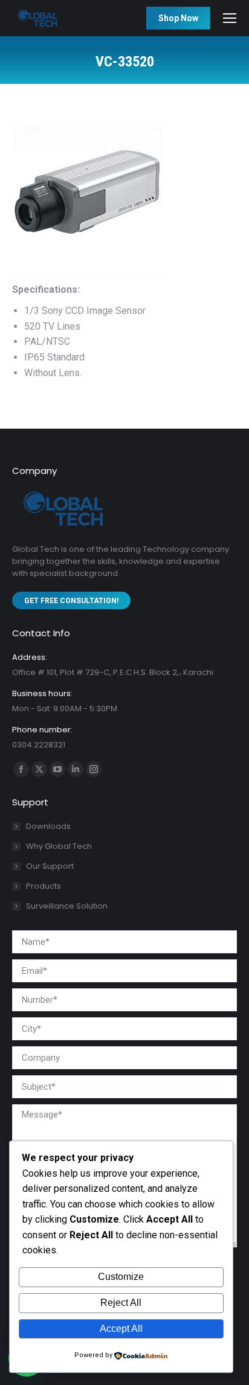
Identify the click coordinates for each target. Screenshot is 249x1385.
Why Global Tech (59, 846)
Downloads (48, 826)
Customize (121, 1276)
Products (43, 886)
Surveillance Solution (67, 906)
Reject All (120, 1302)
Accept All (121, 1328)
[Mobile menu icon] (229, 18)
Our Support (50, 866)
